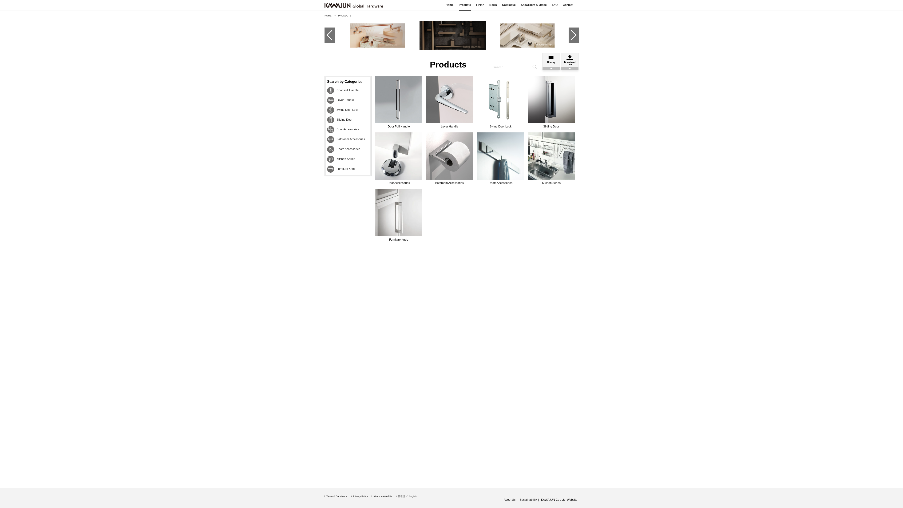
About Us (509, 499)
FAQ (555, 5)
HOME (328, 15)
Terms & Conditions (336, 496)
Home (450, 5)
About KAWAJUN (382, 496)
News (493, 5)
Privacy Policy (360, 496)
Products (465, 5)
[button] (328, 35)
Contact (568, 5)
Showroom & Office (534, 5)
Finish (480, 5)
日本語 (401, 496)
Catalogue (509, 5)
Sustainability (528, 499)
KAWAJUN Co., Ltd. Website (559, 499)
